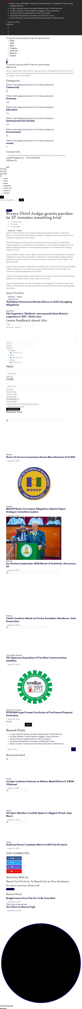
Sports (8, 779)
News (12, 46)
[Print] (24, 230)
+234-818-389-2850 (33, 158)
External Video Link (13, 404)
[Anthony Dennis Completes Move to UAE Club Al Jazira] (16, 831)
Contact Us (10, 889)
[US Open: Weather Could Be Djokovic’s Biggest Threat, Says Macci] (16, 799)
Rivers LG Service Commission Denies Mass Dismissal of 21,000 (40, 457)
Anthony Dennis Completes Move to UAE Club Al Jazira (30, 13)
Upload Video (11, 397)
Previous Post (13, 299)
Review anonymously (16, 407)
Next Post (10, 311)
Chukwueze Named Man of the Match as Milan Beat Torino (32, 16)
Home (12, 41)
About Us (13, 53)
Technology (10, 655)
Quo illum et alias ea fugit (20, 907)
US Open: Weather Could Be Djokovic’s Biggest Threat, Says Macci (34, 11)
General (9, 454)
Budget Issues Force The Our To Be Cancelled (30, 898)
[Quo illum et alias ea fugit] (16, 904)
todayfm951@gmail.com (15, 158)
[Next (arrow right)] (4, 1008)
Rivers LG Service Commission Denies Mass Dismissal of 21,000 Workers (37, 18)
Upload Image (11, 392)
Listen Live (14, 51)
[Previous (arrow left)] (1, 1008)
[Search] (7, 60)
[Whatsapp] (23, 230)
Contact (13, 56)
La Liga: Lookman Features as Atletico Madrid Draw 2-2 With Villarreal (36, 8)
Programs (13, 48)
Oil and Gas (17, 710)
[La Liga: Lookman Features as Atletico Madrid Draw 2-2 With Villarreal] (16, 767)
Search (9, 721)
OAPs (12, 43)
